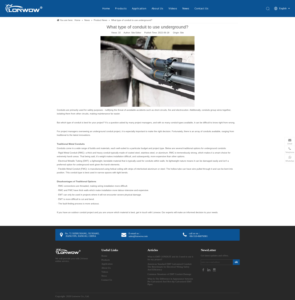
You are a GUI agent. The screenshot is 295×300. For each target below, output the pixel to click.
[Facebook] (203, 269)
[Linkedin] (209, 269)
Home (106, 8)
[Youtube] (214, 269)
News (185, 8)
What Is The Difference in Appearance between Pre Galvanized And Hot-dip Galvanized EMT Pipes (170, 282)
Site (182, 32)
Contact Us (201, 8)
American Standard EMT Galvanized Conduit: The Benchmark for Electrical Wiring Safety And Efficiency (170, 267)
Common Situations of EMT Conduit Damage (169, 274)
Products (121, 8)
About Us (157, 8)
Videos (173, 8)
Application (139, 8)
